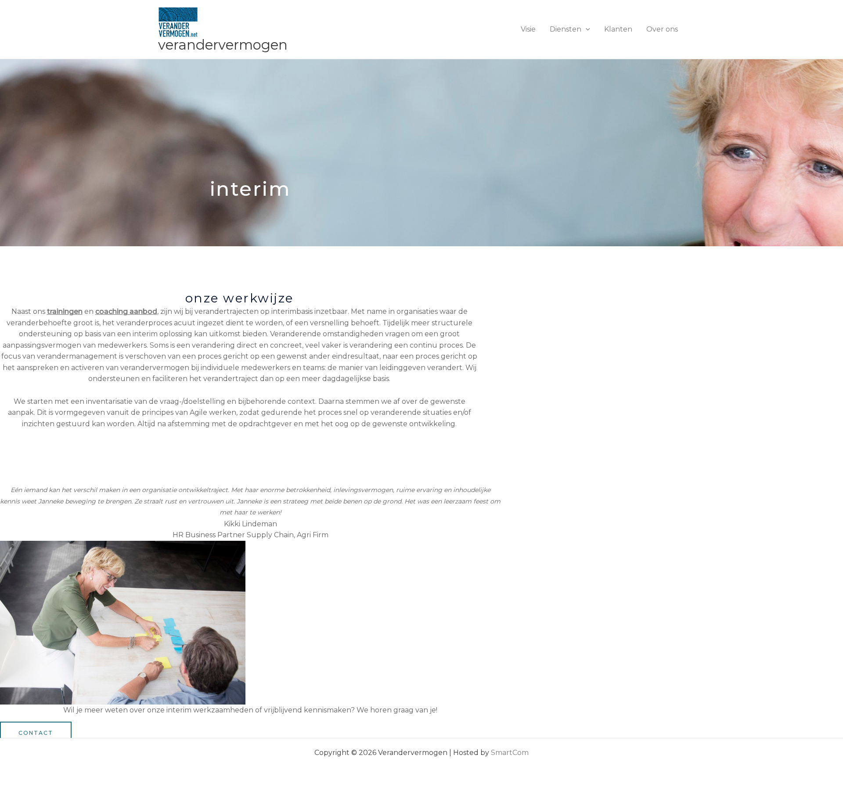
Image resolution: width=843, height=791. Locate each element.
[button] (585, 29)
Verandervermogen (223, 44)
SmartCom (510, 752)
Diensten (565, 29)
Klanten (618, 29)
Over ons (662, 29)
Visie (528, 29)
